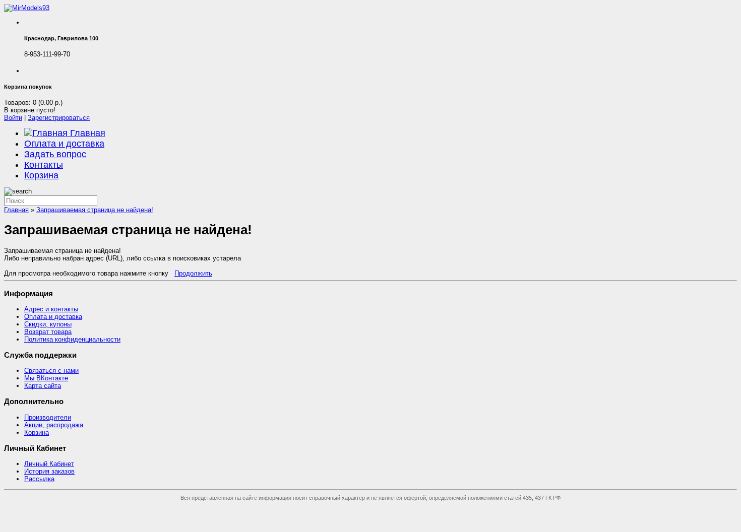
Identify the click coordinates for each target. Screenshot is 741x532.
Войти (13, 117)
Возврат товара (48, 332)
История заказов (49, 471)
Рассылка (39, 479)
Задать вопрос (55, 154)
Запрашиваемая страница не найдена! (94, 210)
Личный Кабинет (49, 464)
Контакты (43, 165)
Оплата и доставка (64, 144)
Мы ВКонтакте (46, 378)
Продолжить (193, 273)
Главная (86, 133)
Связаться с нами (51, 370)
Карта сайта (42, 385)
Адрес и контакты (51, 309)
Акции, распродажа (53, 425)
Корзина (41, 175)
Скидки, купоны (48, 324)
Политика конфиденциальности (72, 339)
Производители (47, 417)
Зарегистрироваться (59, 117)
